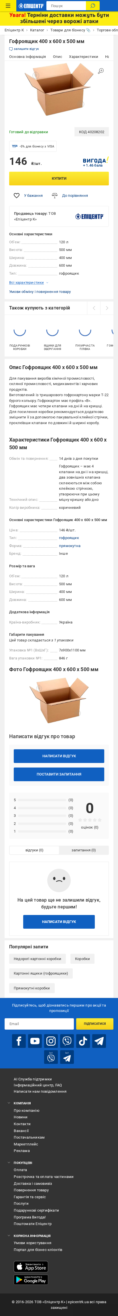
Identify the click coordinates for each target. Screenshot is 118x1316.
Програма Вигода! (30, 1217)
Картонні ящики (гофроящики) (41, 973)
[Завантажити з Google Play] (31, 1280)
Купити (59, 178)
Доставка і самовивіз (33, 1183)
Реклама (22, 1151)
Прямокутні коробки (32, 988)
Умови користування (32, 1243)
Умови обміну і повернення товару (40, 291)
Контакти (22, 1124)
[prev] (93, 308)
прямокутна (69, 546)
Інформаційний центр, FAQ (38, 1085)
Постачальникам (29, 1137)
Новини (20, 1117)
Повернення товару (31, 1190)
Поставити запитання (59, 774)
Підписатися (95, 1024)
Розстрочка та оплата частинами (44, 1177)
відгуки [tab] (31, 850)
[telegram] (99, 1041)
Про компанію (26, 1110)
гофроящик (69, 538)
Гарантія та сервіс (30, 1197)
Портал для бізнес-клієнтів (38, 1250)
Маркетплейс (26, 1144)
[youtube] (35, 1041)
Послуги (21, 1203)
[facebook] (19, 1041)
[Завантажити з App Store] (31, 1266)
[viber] (67, 1041)
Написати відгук (59, 756)
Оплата (20, 1170)
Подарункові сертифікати (36, 1210)
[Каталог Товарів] (8, 5)
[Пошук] (93, 5)
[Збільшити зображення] (101, 71)
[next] (106, 308)
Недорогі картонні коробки (37, 959)
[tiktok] (83, 1041)
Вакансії (21, 1131)
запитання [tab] (81, 850)
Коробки (82, 959)
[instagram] (51, 1041)
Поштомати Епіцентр (33, 1224)
